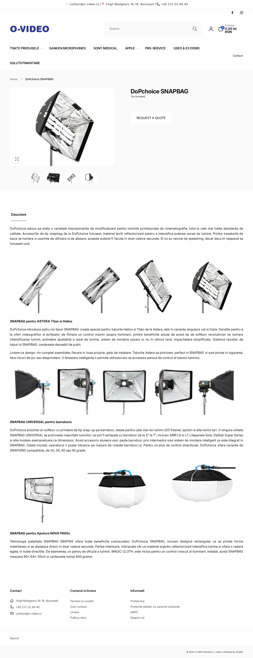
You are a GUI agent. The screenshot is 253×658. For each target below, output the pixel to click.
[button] (230, 28)
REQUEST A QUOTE (151, 118)
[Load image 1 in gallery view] (35, 177)
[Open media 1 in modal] (62, 126)
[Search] (195, 29)
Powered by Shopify (233, 652)
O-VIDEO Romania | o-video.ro (209, 652)
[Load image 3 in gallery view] (71, 177)
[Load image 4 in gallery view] (89, 177)
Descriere (18, 214)
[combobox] (153, 29)
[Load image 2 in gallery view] (53, 177)
